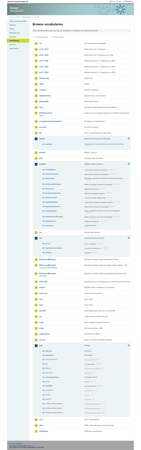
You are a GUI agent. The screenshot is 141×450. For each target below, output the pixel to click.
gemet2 (42, 152)
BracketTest (49, 355)
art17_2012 (43, 67)
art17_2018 (43, 72)
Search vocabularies (42, 37)
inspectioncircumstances (53, 248)
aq (40, 43)
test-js (47, 381)
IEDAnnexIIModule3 (47, 265)
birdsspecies (49, 189)
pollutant (48, 252)
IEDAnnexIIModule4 (47, 273)
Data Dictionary (26, 17)
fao (40, 133)
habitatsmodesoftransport (54, 216)
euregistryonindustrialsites (50, 121)
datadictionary (45, 96)
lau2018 (42, 311)
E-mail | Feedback (16, 443)
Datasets (13, 25)
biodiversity (44, 78)
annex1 (47, 243)
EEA (18, 1)
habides (42, 164)
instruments (49, 225)
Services (13, 44)
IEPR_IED (43, 282)
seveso (42, 340)
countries (48, 144)
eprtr (41, 107)
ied (40, 238)
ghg (41, 158)
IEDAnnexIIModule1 (47, 259)
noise (41, 328)
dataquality (43, 101)
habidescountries (51, 197)
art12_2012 (43, 49)
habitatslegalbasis (51, 202)
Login (113, 1)
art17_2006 (43, 61)
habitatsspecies (50, 221)
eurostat (42, 127)
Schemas (13, 37)
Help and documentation (18, 21)
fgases (42, 139)
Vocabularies (14, 41)
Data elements (15, 33)
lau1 (41, 299)
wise (41, 425)
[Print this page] (117, 1)
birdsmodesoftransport (53, 184)
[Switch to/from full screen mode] (120, 1)
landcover (43, 293)
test (40, 346)
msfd (41, 322)
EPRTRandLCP (45, 113)
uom (41, 420)
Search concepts (59, 37)
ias (40, 232)
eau (46, 364)
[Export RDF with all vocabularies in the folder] (128, 139)
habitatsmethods (51, 211)
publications (44, 334)
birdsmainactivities (51, 174)
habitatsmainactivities (52, 206)
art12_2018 (43, 55)
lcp (40, 316)
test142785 (48, 386)
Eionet (18, 17)
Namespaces (14, 48)
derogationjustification (53, 193)
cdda (41, 84)
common (43, 90)
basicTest (48, 351)
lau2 (41, 305)
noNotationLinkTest (51, 377)
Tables (12, 29)
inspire (42, 287)
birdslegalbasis (50, 169)
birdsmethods (50, 178)
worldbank (43, 431)
